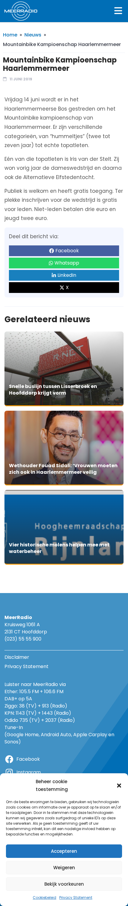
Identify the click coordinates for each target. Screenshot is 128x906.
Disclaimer (16, 657)
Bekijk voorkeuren (64, 884)
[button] (119, 786)
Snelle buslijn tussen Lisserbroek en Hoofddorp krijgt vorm (53, 389)
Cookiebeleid (44, 897)
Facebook (67, 250)
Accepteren (64, 851)
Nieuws (32, 34)
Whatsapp (66, 262)
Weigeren (64, 867)
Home (10, 34)
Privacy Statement (75, 897)
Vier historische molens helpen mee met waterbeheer (59, 548)
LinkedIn (66, 275)
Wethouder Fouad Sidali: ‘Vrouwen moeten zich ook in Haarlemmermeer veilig (63, 469)
